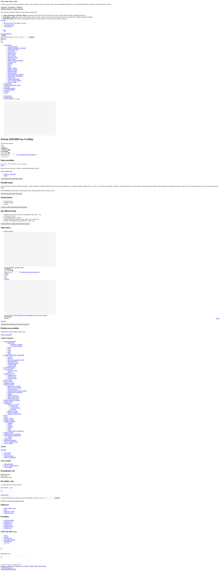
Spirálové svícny (12, 375)
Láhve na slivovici (13, 389)
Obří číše (13, 409)
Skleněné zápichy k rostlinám (15, 74)
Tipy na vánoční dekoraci (14, 80)
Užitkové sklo (11, 77)
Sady (9, 352)
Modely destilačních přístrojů (15, 60)
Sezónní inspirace (9, 513)
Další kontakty (5, 495)
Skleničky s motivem (16, 344)
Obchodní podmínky (9, 88)
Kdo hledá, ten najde (6, 37)
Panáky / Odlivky (12, 68)
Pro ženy (10, 357)
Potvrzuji (3, 20)
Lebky (9, 429)
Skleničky (10, 63)
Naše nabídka (8, 45)
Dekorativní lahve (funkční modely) (17, 391)
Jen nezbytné (11, 7)
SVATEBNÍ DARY (13, 49)
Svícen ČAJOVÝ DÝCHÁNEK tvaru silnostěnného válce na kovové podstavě (25, 315)
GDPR (26, 566)
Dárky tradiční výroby (10, 508)
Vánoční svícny (12, 377)
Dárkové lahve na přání (14, 386)
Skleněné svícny (12, 53)
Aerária (10, 372)
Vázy (9, 349)
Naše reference (8, 538)
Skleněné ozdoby (12, 71)
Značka (3, 450)
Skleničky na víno (13, 404)
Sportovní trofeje (12, 73)
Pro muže (10, 358)
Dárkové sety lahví (13, 395)
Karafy (9, 66)
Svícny (9, 350)
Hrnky (9, 65)
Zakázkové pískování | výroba (12, 85)
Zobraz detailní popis (6, 171)
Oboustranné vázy (12, 370)
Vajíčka (10, 428)
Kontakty (6, 91)
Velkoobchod (7, 541)
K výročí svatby (12, 366)
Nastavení (3, 7)
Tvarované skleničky (16, 346)
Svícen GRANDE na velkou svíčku (14, 267)
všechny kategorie (5, 334)
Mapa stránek (42, 566)
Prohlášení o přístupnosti (7, 566)
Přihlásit (57, 498)
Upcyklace (7, 87)
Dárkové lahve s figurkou (14, 387)
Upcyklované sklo (12, 46)
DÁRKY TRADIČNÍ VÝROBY (17, 48)
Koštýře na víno (12, 62)
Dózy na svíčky (12, 56)
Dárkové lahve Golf (13, 398)
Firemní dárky (8, 83)
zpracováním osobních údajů (16, 501)
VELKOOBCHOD (9, 90)
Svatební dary (8, 523)
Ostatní (9, 353)
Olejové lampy (12, 54)
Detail (217, 318)
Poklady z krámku (12, 70)
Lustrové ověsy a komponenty (16, 431)
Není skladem (4, 156)
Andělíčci (10, 423)
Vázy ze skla (11, 51)
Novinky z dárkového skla (11, 465)
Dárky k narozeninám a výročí (16, 360)
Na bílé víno (14, 406)
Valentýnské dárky (13, 361)
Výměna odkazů (33, 566)
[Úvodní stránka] (6, 33)
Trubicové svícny (12, 378)
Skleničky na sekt (12, 411)
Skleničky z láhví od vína (14, 414)
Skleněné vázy (8, 528)
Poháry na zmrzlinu (13, 412)
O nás (5, 93)
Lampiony (10, 426)
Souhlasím (19, 7)
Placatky (10, 394)
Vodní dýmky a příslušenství (15, 76)
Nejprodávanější (8, 464)
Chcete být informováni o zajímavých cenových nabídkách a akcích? (19, 498)
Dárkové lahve (12, 59)
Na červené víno (15, 408)
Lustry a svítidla (12, 82)
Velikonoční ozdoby (13, 363)
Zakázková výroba (9, 511)
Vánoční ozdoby (12, 364)
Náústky (10, 437)
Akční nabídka (8, 467)
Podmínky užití (19, 566)
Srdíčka (10, 425)
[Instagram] (4, 30)
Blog (5, 510)
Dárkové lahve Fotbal (13, 397)
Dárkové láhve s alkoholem (15, 392)
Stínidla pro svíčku (13, 57)
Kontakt (6, 537)
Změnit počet (4, 154)
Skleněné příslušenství (14, 79)
